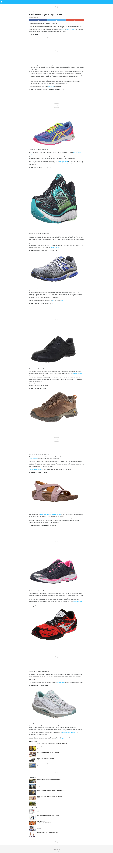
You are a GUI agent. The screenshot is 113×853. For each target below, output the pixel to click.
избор (62, 300)
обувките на (51, 86)
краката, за (71, 384)
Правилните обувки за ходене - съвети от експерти (48, 752)
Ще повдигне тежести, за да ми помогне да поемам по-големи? (50, 827)
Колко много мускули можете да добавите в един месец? (49, 779)
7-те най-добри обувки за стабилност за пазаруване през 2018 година (52, 743)
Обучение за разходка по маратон (44, 801)
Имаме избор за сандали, (35, 519)
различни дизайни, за (78, 373)
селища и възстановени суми (69, 732)
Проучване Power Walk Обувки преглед (45, 763)
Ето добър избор (60, 738)
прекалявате (34, 290)
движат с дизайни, (63, 161)
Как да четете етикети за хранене (44, 810)
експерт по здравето (62, 384)
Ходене (30, 11)
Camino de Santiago (33, 458)
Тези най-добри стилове (35, 469)
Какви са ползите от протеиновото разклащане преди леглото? (50, 790)
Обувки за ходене (36, 11)
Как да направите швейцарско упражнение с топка (48, 815)
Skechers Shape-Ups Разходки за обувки (45, 758)
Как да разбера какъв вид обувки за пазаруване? (47, 746)
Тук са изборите (61, 682)
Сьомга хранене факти (41, 821)
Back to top (56, 847)
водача (62, 29)
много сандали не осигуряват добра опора (50, 514)
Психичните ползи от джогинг (43, 784)
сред (53, 300)
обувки (67, 29)
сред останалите (55, 247)
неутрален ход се (39, 156)
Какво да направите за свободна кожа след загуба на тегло (49, 796)
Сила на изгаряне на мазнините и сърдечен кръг (47, 832)
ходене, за (73, 29)
